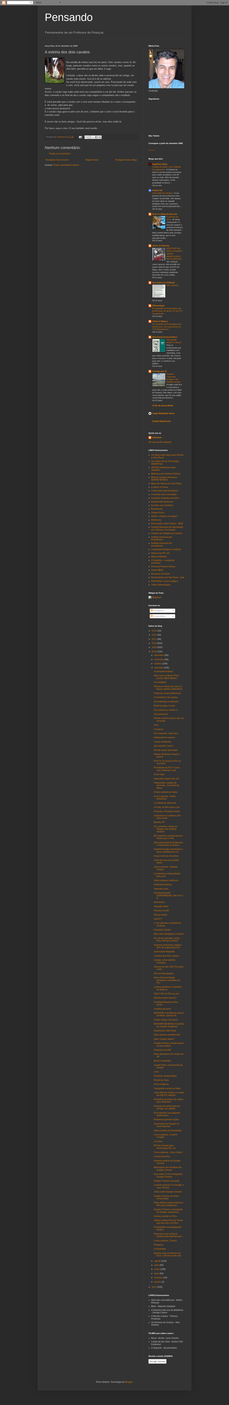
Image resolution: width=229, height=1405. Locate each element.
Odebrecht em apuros (164, 737)
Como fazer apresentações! (164, 490)
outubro (158, 663)
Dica (156, 725)
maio (157, 1273)
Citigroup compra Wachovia (167, 693)
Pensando (69, 17)
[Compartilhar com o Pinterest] (100, 137)
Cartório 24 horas (159, 487)
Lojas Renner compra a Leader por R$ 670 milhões (169, 1093)
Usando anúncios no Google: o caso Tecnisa (169, 1186)
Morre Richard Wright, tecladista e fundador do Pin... (167, 980)
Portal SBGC (157, 570)
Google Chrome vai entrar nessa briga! (166, 1197)
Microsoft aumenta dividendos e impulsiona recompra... (168, 843)
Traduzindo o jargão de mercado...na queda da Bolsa (166, 785)
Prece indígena (161, 1084)
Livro (156, 1071)
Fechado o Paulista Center (167, 811)
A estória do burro (162, 1009)
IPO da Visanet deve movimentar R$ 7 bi (165, 1146)
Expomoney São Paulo (165, 1030)
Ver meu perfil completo (159, 442)
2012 (154, 635)
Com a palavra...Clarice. (165, 1240)
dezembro (159, 655)
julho (157, 1265)
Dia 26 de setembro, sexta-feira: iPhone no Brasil (167, 939)
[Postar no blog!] (89, 137)
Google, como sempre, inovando (165, 961)
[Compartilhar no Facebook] (96, 137)
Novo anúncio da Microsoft (167, 1034)
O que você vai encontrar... (167, 856)
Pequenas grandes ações (166, 1119)
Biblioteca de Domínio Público (166, 473)
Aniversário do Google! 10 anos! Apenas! (166, 1125)
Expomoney (157, 509)
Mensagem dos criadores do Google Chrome (168, 1168)
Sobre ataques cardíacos (166, 880)
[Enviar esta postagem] (80, 137)
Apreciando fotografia (164, 951)
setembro (159, 667)
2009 (154, 647)
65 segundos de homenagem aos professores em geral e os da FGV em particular (167, 311)
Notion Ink (157, 190)
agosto (157, 1261)
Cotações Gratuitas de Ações (165, 498)
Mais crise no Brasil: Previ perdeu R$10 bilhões (166, 676)
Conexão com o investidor (164, 494)
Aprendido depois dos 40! (166, 778)
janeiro (158, 1282)
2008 (154, 651)
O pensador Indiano (163, 671)
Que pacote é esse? (163, 746)
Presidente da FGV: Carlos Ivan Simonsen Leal (167, 768)
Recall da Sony (161, 1080)
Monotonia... (160, 902)
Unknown (157, 437)
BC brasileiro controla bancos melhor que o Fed (168, 837)
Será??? (158, 919)
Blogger (129, 1382)
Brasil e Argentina (162, 1061)
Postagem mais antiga (126, 160)
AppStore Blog (159, 164)
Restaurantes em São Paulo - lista (167, 577)
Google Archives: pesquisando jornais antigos (169, 1044)
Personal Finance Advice (163, 566)
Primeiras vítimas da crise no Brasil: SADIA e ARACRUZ (168, 687)
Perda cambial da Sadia (165, 792)
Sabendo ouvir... (162, 889)
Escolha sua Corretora (162, 505)
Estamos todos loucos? (165, 998)
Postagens (158, 610)
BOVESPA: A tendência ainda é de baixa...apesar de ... (169, 1014)
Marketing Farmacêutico (164, 337)
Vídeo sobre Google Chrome (168, 1192)
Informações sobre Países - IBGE (167, 523)
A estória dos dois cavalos (166, 956)
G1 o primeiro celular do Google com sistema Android (165, 829)
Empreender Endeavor (162, 502)
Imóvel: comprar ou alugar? (164, 516)
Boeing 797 (159, 822)
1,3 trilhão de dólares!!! (165, 803)
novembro (159, 659)
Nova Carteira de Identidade (167, 1130)
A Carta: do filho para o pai (167, 807)
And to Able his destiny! (162, 193)
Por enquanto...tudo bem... (166, 733)
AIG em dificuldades (163, 973)
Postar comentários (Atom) (66, 165)
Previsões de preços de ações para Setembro (168, 1100)
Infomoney (156, 520)
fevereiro (158, 1277)
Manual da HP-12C (160, 553)
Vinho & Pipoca (160, 321)
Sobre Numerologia (160, 584)
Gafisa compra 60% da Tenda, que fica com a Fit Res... (168, 1221)
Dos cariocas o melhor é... (166, 710)
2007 (154, 1287)
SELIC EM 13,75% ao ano (166, 993)
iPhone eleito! (160, 915)
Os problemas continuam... (167, 701)
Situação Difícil (161, 906)
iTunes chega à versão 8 (166, 1020)
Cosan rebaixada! (162, 742)
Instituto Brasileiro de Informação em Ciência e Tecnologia (167, 528)
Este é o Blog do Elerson (164, 214)
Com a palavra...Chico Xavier (168, 1152)
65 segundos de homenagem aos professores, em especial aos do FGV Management (166, 326)
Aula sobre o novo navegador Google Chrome (168, 1175)
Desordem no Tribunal (163, 282)
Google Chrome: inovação (166, 1181)
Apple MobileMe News (163, 413)
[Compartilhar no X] (93, 137)
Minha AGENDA (159, 556)
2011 (154, 639)
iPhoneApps (158, 305)
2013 (154, 631)
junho (157, 1269)
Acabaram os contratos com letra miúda (167, 816)
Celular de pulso (162, 1156)
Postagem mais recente (57, 160)
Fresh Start (159, 774)
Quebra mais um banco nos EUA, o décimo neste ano (167, 1254)
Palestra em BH (161, 910)
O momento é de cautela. (166, 697)
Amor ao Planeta (160, 245)
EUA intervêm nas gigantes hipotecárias (167, 1114)
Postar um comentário (59, 153)
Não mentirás (172, 285)
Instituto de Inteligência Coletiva (166, 533)
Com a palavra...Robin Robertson (165, 797)
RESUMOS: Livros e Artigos (164, 581)
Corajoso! (158, 729)
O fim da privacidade (162, 405)
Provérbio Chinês (162, 930)
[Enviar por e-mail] (86, 137)
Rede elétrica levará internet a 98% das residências (168, 1203)
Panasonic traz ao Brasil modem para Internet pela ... (169, 1235)
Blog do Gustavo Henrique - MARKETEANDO (164, 478)
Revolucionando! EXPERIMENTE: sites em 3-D (169, 895)
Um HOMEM (160, 682)
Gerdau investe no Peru (165, 1216)
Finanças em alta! (162, 1050)
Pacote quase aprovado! (166, 750)
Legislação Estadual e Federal (166, 549)
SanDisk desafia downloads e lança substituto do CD (168, 850)
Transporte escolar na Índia (167, 1088)
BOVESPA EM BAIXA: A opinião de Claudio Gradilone (169, 1025)
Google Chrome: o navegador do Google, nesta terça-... (168, 1210)
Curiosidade (160, 1249)
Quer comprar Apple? (164, 1039)
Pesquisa (158, 1245)
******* (151, 151)
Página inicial (92, 160)
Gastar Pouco (157, 512)
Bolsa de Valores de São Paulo (166, 483)
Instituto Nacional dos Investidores (161, 538)
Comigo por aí (159, 371)
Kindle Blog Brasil (161, 421)
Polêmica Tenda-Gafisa (165, 1076)
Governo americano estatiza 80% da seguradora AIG (167, 946)
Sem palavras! (161, 714)
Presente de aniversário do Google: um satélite (167, 1107)
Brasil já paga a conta (164, 705)
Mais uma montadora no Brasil (169, 934)
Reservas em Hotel (160, 574)
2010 (154, 643)
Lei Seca (158, 1141)
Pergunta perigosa (163, 884)
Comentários (159, 616)
